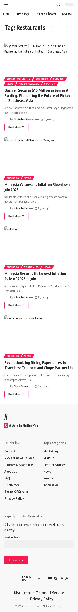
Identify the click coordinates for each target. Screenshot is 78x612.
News (10, 84)
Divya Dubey (21, 386)
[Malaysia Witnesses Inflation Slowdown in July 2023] (39, 158)
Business (42, 79)
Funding (58, 79)
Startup (49, 84)
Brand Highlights (18, 79)
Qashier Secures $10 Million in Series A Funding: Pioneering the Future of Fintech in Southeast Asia (38, 95)
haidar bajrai (21, 208)
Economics (31, 267)
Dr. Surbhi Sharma (24, 119)
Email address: (12, 537)
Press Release (29, 84)
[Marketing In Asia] (12, 578)
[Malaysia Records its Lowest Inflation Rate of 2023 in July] (39, 247)
